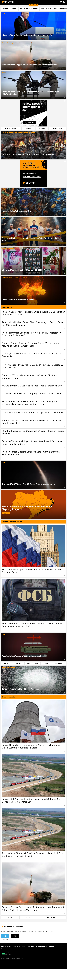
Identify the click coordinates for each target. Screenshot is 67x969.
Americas (10, 931)
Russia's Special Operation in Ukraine (13, 43)
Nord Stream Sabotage (8, 667)
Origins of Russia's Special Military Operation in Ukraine (18, 132)
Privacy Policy (40, 946)
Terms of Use (16, 946)
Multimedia (49, 931)
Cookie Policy (31, 946)
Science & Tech (39, 931)
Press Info (9, 946)
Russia (4, 72)
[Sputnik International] (8, 3)
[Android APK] (6, 954)
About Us (3, 946)
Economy (23, 931)
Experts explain (8, 697)
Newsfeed (6, 307)
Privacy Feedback (49, 946)
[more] (64, 38)
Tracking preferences (6, 949)
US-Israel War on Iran (8, 248)
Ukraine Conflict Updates (12, 521)
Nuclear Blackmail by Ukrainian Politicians (14, 278)
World (3, 13)
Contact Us (24, 946)
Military (31, 931)
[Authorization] (57, 2)
